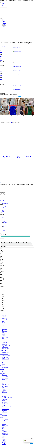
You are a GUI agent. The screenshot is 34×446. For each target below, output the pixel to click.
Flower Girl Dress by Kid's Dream (5, 409)
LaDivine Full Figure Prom (4, 336)
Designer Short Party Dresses (5, 374)
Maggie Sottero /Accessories (5, 419)
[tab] (18, 219)
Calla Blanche (3, 435)
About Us (3, 205)
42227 (1, 83)
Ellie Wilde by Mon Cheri (4, 331)
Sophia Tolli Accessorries (4, 412)
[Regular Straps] (2, 284)
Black (3, 307)
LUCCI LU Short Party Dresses (5, 376)
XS (24, 245)
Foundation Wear (3, 364)
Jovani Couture (3, 334)
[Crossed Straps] (2, 260)
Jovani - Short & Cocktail (4, 429)
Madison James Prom (4, 442)
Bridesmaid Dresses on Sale (4, 398)
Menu (1, 18)
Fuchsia (3, 300)
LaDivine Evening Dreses (4, 421)
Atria (2, 395)
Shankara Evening (3, 437)
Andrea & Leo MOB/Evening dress (5, 352)
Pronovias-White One (4, 424)
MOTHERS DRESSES (6, 156)
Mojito (3, 289)
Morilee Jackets (3, 411)
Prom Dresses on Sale (4, 338)
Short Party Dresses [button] (2, 373)
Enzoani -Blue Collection (4, 317)
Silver (3, 308)
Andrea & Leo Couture (4, 329)
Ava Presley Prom (3, 420)
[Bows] (1, 267)
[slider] (30, 236)
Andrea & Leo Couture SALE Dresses (6, 387)
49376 (1, 48)
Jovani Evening (3, 343)
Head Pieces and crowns (4, 410)
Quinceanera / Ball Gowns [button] (3, 350)
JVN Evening (3, 430)
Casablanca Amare (4, 436)
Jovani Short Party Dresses (4, 375)
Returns (2, 202)
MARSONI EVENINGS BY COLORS (6, 345)
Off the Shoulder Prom (4, 426)
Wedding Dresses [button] (2, 312)
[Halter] (2, 275)
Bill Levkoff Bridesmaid (4, 399)
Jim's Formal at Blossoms (4, 415)
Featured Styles (3, 46)
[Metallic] (1, 263)
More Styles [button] (1, 417)
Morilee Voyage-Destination (5, 325)
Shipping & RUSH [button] (2, 369)
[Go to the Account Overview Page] (0, 2)
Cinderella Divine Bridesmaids (5, 367)
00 (5, 242)
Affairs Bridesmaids (4, 396)
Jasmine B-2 (3, 401)
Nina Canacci (3, 383)
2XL (5, 246)
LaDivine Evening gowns (4, 344)
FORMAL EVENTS (19, 156)
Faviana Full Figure (4, 385)
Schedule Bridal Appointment (5, 203)
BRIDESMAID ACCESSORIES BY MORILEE (7, 397)
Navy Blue (3, 295)
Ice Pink (3, 298)
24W (6, 245)
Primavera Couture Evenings (5, 347)
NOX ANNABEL (4, 444)
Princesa (2, 351)
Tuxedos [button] (1, 414)
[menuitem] (18, 3)
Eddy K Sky (3, 422)
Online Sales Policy (4, 206)
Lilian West (3, 423)
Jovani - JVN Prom (4, 333)
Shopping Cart (3, 4)
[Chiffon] (1, 269)
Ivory (2, 304)
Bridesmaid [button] (1, 365)
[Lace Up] (2, 261)
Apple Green (3, 290)
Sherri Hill (3, 391)
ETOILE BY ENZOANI (4, 319)
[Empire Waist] (1, 278)
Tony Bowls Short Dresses (4, 379)
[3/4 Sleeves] (2, 281)
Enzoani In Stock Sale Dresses (5, 357)
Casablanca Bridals (4, 316)
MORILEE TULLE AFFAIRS (5, 403)
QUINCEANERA (16, 122)
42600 (1, 52)
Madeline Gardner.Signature (5, 425)
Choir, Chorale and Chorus (4, 431)
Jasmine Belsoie (3, 400)
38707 (1, 79)
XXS (21, 245)
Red (2, 302)
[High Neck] (2, 276)
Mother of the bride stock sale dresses (5, 348)
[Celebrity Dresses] (2, 257)
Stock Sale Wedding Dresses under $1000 (6, 355)
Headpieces (3, 362)
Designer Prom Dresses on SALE (5, 386)
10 (19, 242)
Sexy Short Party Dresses (4, 432)
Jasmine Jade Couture (4, 441)
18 (29, 242)
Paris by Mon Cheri (4, 382)
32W (18, 245)
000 (2, 242)
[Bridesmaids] (3, 251)
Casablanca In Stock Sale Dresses (5, 359)
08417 (1, 71)
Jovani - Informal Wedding (4, 392)
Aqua (2, 292)
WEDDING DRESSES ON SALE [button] (4, 354)
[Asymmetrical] (1, 272)
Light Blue (3, 293)
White (3, 309)
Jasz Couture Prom (4, 443)
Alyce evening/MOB (4, 439)
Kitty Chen (3, 320)
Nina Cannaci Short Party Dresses (5, 377)
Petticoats (3, 363)
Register (2, 5)
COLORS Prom (3, 330)
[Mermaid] (1, 279)
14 (24, 242)
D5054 (1, 90)
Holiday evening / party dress (5, 434)
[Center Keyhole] (2, 258)
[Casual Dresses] (3, 252)
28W (12, 245)
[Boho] (2, 254)
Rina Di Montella (3, 346)
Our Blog (3, 207)
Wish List (3, 3)
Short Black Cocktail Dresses (5, 433)
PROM (8, 122)
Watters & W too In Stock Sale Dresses (6, 358)
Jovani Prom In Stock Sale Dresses (5, 384)
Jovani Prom (3, 332)
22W (2, 245)
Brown (3, 306)
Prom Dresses (3, 427)
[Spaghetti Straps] (2, 285)
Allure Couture (3, 314)
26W (9, 245)
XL (2, 246)
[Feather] (1, 270)
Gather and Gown (3, 405)
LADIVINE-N (3, 335)
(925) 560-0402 (2, 200)
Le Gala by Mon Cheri (4, 390)
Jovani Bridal (3, 321)
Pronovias (3, 326)
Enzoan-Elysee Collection (4, 318)
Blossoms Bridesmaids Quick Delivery (6, 402)
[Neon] (1, 264)
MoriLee (2, 324)
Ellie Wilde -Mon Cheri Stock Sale (5, 389)
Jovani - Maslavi (3, 428)
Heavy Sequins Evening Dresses (5, 342)
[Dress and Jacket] (2, 255)
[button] (3, 19)
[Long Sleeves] (2, 282)
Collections (3, 217)
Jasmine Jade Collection (4, 440)
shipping (2, 371)
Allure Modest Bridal (4, 315)
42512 (1, 56)
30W (15, 245)
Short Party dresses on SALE (5, 378)
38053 (1, 75)
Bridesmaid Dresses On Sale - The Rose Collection (7, 406)
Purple (3, 296)
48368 (1, 60)
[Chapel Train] (1, 273)
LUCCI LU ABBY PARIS (5, 337)
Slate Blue (3, 294)
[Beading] (1, 266)
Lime (2, 291)
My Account (3, 210)
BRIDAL (3, 122)
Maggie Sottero (3, 322)
